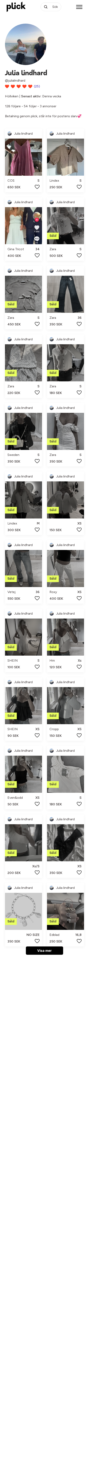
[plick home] (16, 7)
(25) (37, 86)
